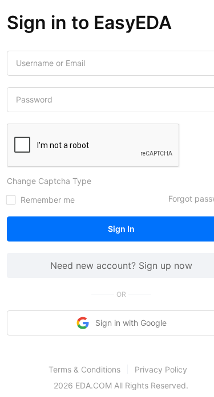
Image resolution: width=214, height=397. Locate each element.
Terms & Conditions (84, 369)
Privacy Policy (161, 369)
